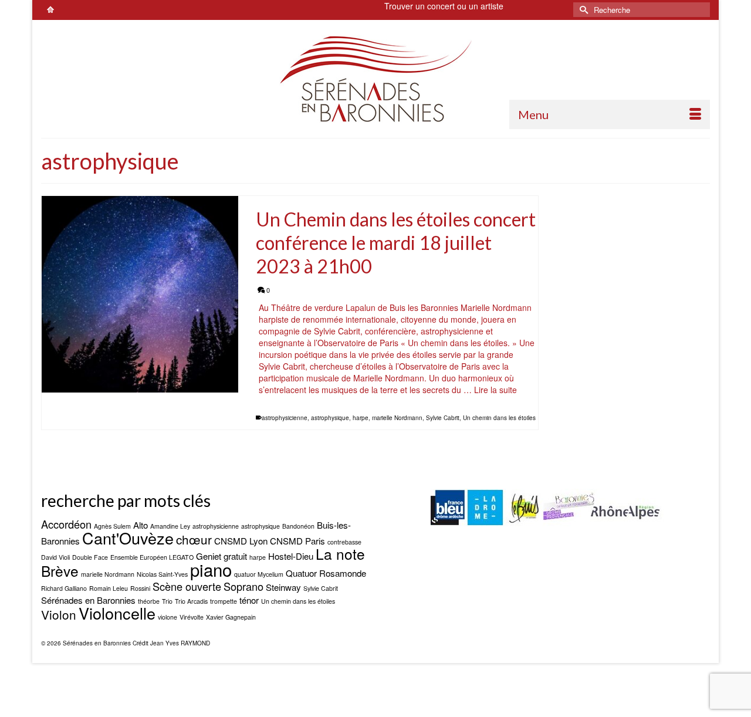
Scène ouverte (187, 586)
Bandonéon (298, 526)
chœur (194, 539)
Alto (140, 525)
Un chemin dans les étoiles (499, 418)
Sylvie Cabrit (442, 418)
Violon (58, 614)
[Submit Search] (582, 9)
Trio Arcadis (191, 601)
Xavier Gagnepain (231, 617)
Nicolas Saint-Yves (162, 574)
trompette (223, 601)
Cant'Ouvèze (128, 537)
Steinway (283, 587)
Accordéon (66, 524)
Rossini (140, 588)
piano (211, 569)
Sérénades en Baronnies (88, 600)
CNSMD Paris (297, 541)
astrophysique (330, 418)
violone (167, 617)
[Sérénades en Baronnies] (375, 79)
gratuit (235, 556)
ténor (249, 600)
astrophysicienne (284, 418)
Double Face (90, 557)
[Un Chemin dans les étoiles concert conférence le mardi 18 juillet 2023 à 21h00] (140, 294)
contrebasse (344, 541)
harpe (360, 418)
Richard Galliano (64, 588)
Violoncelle (117, 612)
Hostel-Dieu (290, 556)
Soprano (243, 586)
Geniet (208, 556)
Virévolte (192, 617)
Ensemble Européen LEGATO (152, 557)
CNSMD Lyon (241, 541)
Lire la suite (495, 389)
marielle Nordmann (397, 418)
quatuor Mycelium (258, 574)
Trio (167, 601)
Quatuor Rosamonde (326, 573)
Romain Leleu (108, 588)
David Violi (55, 557)
